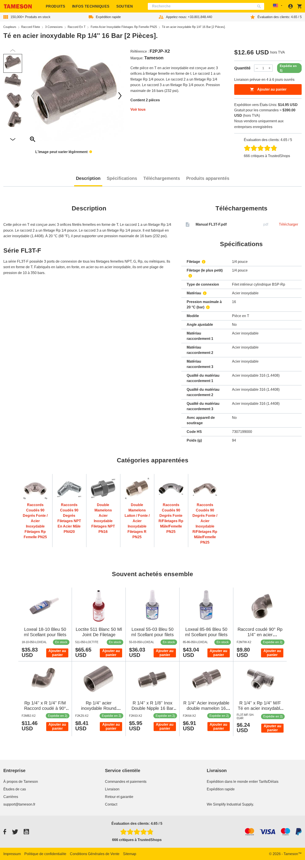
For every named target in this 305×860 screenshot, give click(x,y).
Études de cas (14, 789)
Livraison (112, 789)
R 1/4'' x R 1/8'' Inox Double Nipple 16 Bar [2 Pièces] (152, 708)
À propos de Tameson (20, 781)
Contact (111, 804)
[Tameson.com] (17, 6)
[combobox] (206, 6)
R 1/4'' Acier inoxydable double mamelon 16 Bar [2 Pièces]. (206, 708)
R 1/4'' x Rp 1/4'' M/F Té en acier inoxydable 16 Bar (260, 708)
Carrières (10, 797)
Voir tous (138, 109)
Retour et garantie (119, 797)
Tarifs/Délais (268, 781)
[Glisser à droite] (32, 95)
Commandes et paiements (125, 781)
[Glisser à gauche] (120, 95)
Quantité (242, 68)
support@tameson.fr (19, 804)
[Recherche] (260, 6)
